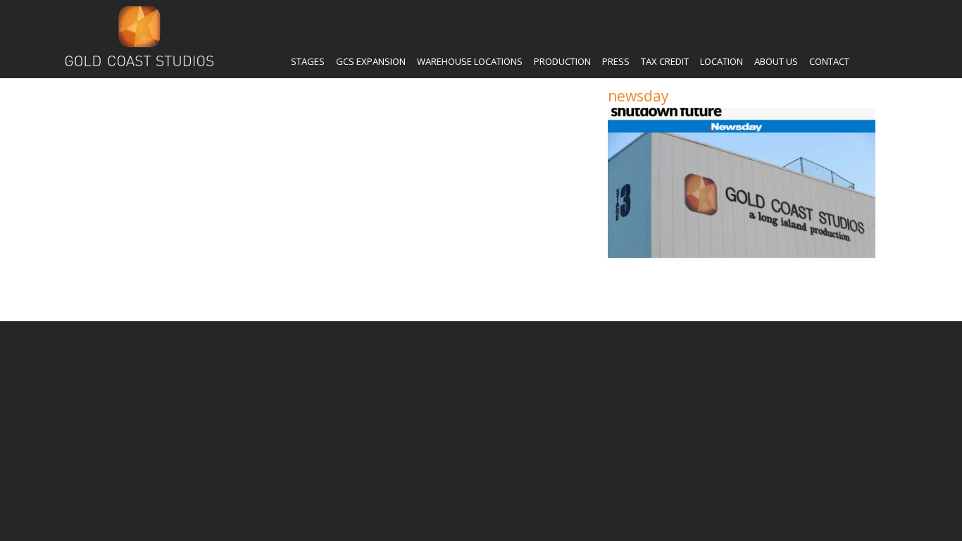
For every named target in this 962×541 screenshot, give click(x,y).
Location (721, 61)
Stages (308, 61)
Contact (829, 61)
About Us (776, 61)
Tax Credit (665, 61)
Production (562, 61)
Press (616, 61)
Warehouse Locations (470, 61)
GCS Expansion (371, 61)
